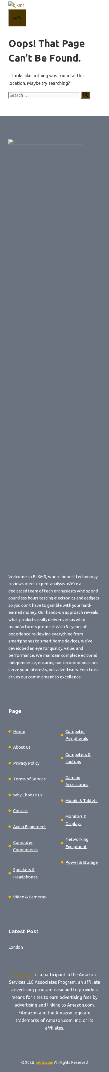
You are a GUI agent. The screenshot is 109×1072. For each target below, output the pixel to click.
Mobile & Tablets (81, 800)
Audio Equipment (29, 826)
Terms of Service (29, 778)
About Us (21, 747)
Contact (20, 810)
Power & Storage (81, 862)
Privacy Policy (26, 763)
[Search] (85, 95)
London (15, 947)
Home (19, 731)
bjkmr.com (23, 974)
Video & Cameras (29, 896)
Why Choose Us (27, 794)
